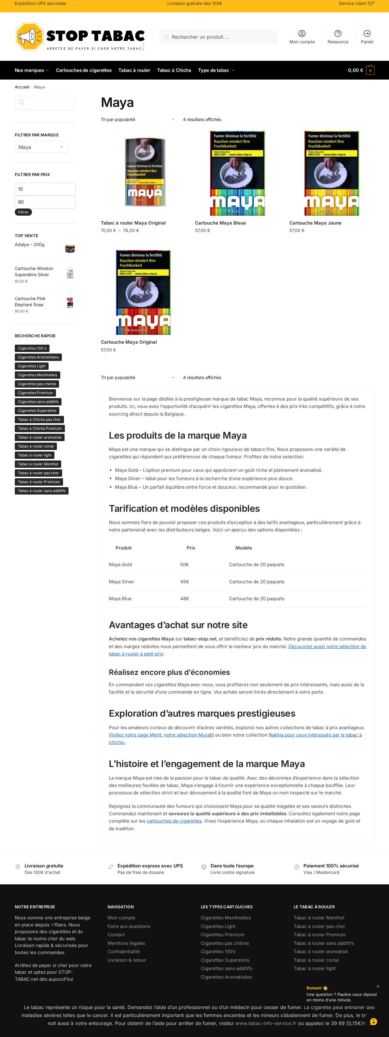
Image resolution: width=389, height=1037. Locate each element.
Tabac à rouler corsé (36, 446)
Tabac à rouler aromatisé (40, 437)
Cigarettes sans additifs (38, 401)
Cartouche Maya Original (129, 342)
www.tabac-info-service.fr (265, 1023)
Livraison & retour (127, 960)
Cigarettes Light (32, 366)
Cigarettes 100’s (218, 951)
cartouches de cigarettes (174, 821)
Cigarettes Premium (35, 392)
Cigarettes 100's (32, 348)
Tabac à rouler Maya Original (133, 223)
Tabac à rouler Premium (39, 481)
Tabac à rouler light (34, 455)
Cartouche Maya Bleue (220, 223)
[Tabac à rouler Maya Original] (143, 173)
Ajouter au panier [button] (237, 243)
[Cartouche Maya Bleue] (237, 173)
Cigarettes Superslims (37, 410)
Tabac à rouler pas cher (38, 473)
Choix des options (143, 243)
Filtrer (23, 212)
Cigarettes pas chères (37, 384)
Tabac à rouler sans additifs (41, 490)
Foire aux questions (129, 926)
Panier (367, 41)
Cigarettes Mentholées (37, 375)
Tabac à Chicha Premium (40, 428)
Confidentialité (124, 951)
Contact (116, 934)
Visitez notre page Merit (135, 735)
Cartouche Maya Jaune (315, 223)
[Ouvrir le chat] (373, 1021)
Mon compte (302, 41)
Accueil (22, 86)
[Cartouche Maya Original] (143, 292)
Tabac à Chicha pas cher (39, 419)
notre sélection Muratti (189, 735)
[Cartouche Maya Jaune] (331, 173)
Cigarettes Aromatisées (38, 357)
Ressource (337, 41)
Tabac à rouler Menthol (38, 464)
